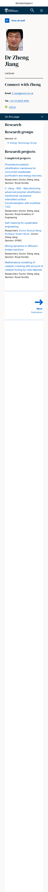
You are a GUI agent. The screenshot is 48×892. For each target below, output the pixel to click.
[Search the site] (32, 10)
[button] (24, 116)
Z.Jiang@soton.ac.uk (22, 93)
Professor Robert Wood (17, 234)
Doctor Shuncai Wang (30, 230)
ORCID (12, 107)
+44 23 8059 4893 (19, 101)
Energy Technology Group (23, 143)
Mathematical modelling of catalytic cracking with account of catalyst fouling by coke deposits (24, 266)
